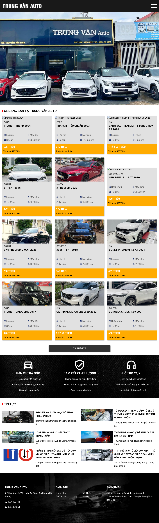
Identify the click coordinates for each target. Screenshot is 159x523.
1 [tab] (77, 102)
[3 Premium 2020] (79, 169)
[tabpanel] (79, 52)
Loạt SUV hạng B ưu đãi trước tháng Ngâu (53, 434)
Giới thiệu (86, 493)
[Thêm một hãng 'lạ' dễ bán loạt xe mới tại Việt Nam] (97, 437)
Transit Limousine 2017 (20, 311)
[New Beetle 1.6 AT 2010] (132, 169)
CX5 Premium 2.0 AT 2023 (20, 249)
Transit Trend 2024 (17, 125)
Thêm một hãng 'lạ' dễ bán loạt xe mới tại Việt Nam (134, 434)
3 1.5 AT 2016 (12, 187)
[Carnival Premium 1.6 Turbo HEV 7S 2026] (132, 118)
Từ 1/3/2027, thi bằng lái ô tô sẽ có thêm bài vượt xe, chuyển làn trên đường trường (134, 414)
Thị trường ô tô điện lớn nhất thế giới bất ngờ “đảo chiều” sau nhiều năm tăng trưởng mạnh (134, 454)
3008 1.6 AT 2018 (67, 249)
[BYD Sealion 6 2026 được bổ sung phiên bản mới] (18, 417)
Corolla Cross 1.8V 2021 (126, 311)
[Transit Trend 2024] (27, 118)
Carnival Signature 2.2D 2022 (76, 311)
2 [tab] (81, 102)
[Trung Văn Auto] (27, 5)
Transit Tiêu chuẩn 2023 (73, 125)
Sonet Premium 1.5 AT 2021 (127, 249)
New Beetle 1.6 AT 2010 (124, 177)
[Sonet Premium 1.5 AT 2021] (132, 231)
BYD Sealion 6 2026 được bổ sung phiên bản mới (54, 414)
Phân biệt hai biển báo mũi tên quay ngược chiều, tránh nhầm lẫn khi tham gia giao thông (56, 454)
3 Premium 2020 (66, 187)
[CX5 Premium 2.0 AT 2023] (27, 231)
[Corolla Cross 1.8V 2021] (132, 293)
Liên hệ (85, 496)
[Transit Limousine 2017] (27, 293)
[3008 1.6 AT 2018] (79, 231)
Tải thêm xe (79, 348)
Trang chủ (61, 493)
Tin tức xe (61, 496)
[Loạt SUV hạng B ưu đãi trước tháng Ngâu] (18, 437)
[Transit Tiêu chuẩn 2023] (79, 118)
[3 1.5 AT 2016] (27, 169)
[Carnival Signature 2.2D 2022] (79, 293)
